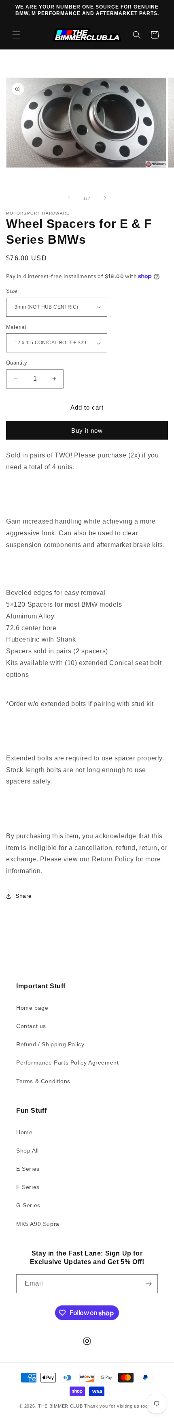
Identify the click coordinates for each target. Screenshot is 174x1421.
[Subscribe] (148, 1283)
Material (16, 327)
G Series (28, 1205)
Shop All (27, 1150)
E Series (28, 1169)
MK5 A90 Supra (37, 1224)
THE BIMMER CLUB (60, 1406)
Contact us (31, 1026)
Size (11, 291)
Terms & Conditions (43, 1081)
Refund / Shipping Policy (50, 1044)
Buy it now (87, 430)
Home (24, 1132)
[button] (16, 35)
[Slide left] (69, 198)
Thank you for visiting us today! (119, 1406)
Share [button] (23, 896)
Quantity (16, 363)
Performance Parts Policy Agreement (67, 1062)
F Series (28, 1187)
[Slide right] (105, 198)
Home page (32, 1008)
